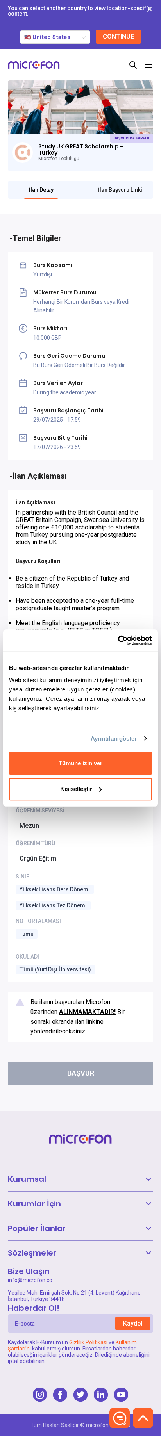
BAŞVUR (80, 1073)
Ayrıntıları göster (114, 738)
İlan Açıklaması (40, 476)
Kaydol (133, 1323)
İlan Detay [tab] (41, 190)
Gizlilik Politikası (88, 1342)
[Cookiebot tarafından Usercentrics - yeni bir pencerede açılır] (118, 640)
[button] (80, 1179)
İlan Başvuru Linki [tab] (120, 190)
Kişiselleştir (76, 789)
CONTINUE (118, 36)
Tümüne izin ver (80, 763)
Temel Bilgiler (37, 238)
